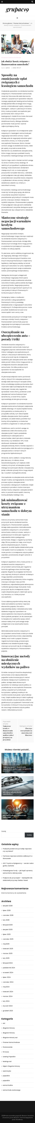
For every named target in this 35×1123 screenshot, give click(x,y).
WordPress (19, 1120)
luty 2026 (6, 920)
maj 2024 (6, 987)
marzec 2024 (8, 996)
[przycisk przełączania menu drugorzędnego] (2, 2)
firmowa (6, 1052)
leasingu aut (7, 1061)
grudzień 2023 (8, 1011)
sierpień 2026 (8, 906)
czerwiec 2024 (8, 982)
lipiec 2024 (7, 977)
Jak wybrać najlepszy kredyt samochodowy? (12, 793)
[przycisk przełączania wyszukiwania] (32, 1)
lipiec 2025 (7, 934)
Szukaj (3, 831)
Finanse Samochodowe (11, 58)
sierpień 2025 (8, 929)
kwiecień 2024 (8, 992)
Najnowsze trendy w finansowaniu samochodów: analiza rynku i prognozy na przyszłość (17, 769)
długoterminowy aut (10, 1037)
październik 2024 (9, 968)
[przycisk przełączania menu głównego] (17, 18)
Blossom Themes (19, 1118)
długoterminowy (9, 1028)
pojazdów (6, 1076)
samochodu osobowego (11, 1090)
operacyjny (7, 1071)
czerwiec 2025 (8, 939)
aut (4, 1023)
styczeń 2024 (8, 1006)
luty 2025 (6, 958)
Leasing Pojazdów (9, 1057)
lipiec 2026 (7, 910)
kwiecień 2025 (8, 949)
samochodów (8, 1085)
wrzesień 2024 (8, 972)
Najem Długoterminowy (11, 1066)
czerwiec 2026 (8, 915)
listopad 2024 (8, 963)
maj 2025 (6, 944)
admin (8, 68)
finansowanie (7, 1047)
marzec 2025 (7, 953)
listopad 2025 (8, 925)
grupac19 (17, 9)
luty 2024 (6, 1001)
